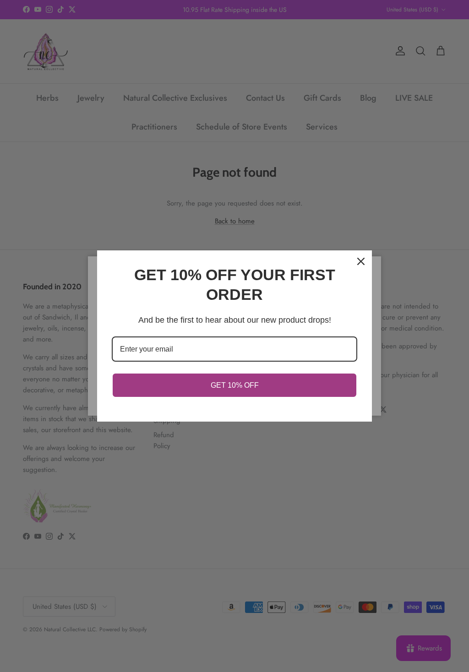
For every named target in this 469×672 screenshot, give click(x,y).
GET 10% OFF (235, 385)
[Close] (361, 261)
